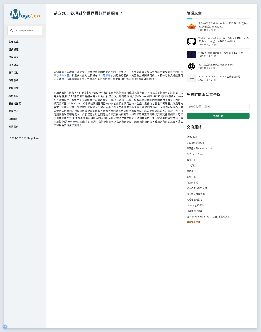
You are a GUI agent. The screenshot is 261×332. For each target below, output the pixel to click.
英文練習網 (192, 182)
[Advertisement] (118, 42)
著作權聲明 (14, 103)
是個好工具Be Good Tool (200, 148)
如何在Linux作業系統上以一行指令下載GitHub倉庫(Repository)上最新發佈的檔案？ (224, 39)
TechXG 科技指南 (196, 193)
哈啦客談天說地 (195, 199)
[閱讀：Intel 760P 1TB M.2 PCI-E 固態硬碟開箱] (191, 77)
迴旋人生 (191, 159)
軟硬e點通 (192, 137)
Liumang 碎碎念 (195, 205)
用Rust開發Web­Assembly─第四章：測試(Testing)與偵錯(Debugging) (224, 25)
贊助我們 (13, 126)
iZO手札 (191, 165)
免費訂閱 (218, 116)
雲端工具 (13, 111)
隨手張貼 (13, 72)
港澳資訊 (191, 171)
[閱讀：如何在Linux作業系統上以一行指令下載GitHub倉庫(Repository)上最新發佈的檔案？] (191, 40)
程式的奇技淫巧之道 (197, 188)
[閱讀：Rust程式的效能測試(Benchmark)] (191, 65)
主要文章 (13, 41)
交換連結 (13, 88)
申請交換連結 (193, 222)
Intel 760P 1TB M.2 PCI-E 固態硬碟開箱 (219, 76)
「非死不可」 (105, 75)
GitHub (13, 119)
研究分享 (13, 65)
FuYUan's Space (196, 154)
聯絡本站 (13, 95)
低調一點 (191, 176)
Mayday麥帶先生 (196, 142)
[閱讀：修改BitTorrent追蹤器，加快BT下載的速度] (191, 54)
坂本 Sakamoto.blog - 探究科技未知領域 (208, 216)
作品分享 (13, 57)
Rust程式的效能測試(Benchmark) (216, 64)
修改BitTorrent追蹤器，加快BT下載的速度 (220, 52)
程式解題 (13, 49)
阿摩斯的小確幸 (195, 210)
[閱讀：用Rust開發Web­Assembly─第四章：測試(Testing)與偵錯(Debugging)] (191, 26)
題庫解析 (13, 80)
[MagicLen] (25, 14)
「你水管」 (65, 75)
